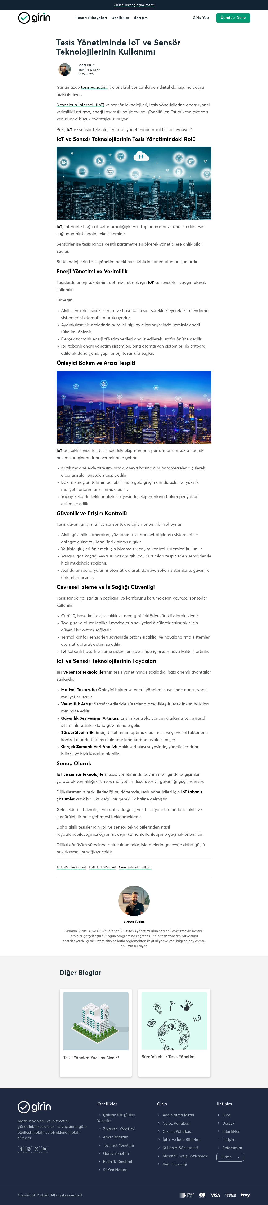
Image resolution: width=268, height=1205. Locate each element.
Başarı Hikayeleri (91, 18)
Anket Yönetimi (115, 1137)
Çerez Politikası (176, 1123)
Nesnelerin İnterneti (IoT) (80, 105)
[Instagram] (29, 1149)
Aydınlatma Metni (178, 1115)
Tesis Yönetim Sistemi (71, 867)
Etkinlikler (230, 1132)
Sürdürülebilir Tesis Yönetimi (169, 1057)
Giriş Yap (201, 18)
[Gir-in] (34, 17)
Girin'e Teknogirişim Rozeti (134, 5)
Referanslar (231, 1148)
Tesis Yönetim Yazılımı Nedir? (91, 1058)
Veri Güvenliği (174, 1164)
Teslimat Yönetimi (118, 1145)
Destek (227, 1123)
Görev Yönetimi (116, 1154)
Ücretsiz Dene (233, 18)
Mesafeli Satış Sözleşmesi (185, 1156)
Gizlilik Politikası (177, 1132)
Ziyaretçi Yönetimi (118, 1129)
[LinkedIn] (44, 1149)
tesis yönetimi (94, 87)
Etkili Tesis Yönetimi (102, 867)
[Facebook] (21, 1149)
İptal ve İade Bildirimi (181, 1140)
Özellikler (120, 18)
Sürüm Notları (115, 1170)
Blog (226, 1115)
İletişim (141, 18)
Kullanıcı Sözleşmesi (180, 1148)
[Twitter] (36, 1149)
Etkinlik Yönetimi (117, 1162)
